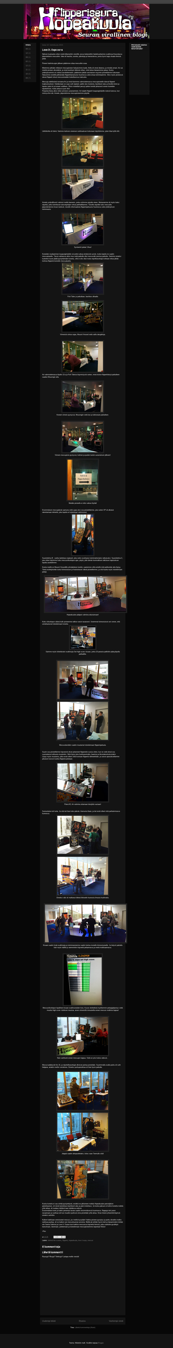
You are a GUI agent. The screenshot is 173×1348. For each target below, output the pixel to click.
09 (27, 49)
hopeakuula (73, 1240)
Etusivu (82, 1321)
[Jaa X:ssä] (59, 1237)
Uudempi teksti (49, 1321)
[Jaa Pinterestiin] (64, 1237)
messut (90, 1240)
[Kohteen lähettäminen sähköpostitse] (54, 1237)
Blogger (100, 1343)
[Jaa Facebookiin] (62, 1237)
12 (27, 53)
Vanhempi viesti (116, 1321)
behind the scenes (54, 1240)
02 (27, 61)
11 (27, 70)
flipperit (65, 1240)
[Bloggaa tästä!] (57, 1237)
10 (27, 74)
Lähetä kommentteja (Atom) (85, 1327)
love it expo (82, 1240)
